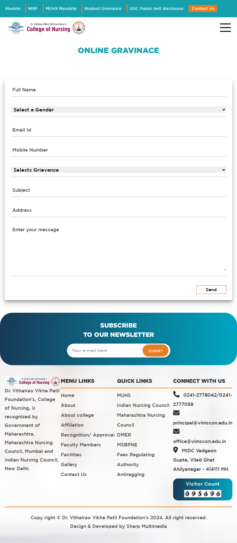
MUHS (124, 395)
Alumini (12, 8)
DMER (124, 434)
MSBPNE (127, 444)
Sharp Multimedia (147, 526)
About (68, 405)
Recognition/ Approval (87, 434)
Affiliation (72, 425)
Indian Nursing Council (143, 405)
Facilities (71, 454)
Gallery (69, 464)
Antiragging (130, 474)
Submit (155, 351)
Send (211, 289)
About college (77, 415)
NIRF (33, 8)
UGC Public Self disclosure (156, 8)
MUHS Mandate (61, 8)
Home (67, 395)
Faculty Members (81, 444)
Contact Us (203, 8)
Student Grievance (103, 8)
